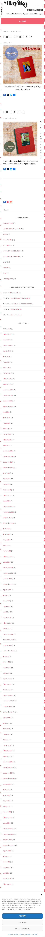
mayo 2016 (6, 801)
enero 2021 (6, 501)
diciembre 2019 (8, 568)
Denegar (22, 922)
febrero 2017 (7, 751)
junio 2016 (6, 795)
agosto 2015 (7, 851)
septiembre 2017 (8, 712)
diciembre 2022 (8, 390)
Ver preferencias (22, 929)
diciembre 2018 (8, 634)
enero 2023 (6, 384)
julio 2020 (6, 529)
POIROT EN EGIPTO (14, 112)
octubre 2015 (7, 840)
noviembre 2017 (8, 701)
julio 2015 (6, 856)
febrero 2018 (7, 684)
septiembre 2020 (8, 523)
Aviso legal (34, 934)
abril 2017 (6, 740)
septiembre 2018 (8, 651)
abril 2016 (6, 806)
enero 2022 (6, 445)
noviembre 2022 (8, 395)
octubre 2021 (7, 462)
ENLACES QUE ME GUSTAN (11, 229)
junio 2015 (6, 862)
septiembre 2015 (8, 845)
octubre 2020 (7, 517)
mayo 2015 (6, 867)
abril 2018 (6, 673)
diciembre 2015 (8, 828)
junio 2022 (6, 417)
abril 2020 (6, 545)
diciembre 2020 (8, 506)
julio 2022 (6, 412)
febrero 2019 (7, 623)
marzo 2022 (7, 434)
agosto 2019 (7, 590)
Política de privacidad (24, 934)
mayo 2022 (6, 423)
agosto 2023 (7, 351)
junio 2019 (6, 601)
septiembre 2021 (8, 467)
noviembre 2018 (8, 640)
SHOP (5, 262)
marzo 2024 (7, 329)
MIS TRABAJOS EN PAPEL (11, 256)
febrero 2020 (7, 556)
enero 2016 (6, 823)
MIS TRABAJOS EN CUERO (11, 251)
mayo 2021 (6, 479)
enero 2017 (6, 756)
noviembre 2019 (8, 573)
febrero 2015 (7, 884)
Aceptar (22, 916)
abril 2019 (6, 612)
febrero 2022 (7, 440)
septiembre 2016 (8, 778)
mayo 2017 (6, 734)
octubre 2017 (7, 706)
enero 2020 (6, 562)
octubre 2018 (7, 645)
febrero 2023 (7, 379)
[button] (41, 894)
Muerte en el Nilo (14, 164)
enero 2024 (6, 340)
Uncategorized (8, 279)
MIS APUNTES (7, 240)
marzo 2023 (7, 373)
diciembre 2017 (8, 695)
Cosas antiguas (8, 223)
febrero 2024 (7, 334)
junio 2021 (6, 473)
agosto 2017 (7, 717)
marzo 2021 (7, 490)
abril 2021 (6, 484)
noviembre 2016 (8, 767)
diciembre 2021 (8, 451)
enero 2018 (6, 690)
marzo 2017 (7, 745)
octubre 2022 (7, 401)
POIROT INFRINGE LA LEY (18, 37)
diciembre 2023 (8, 345)
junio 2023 (6, 356)
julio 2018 (6, 656)
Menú (24, 21)
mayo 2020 (6, 540)
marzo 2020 (7, 551)
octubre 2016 (7, 773)
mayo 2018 (6, 667)
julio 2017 (6, 723)
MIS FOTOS (6, 245)
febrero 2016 (7, 817)
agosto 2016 (7, 784)
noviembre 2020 (8, 512)
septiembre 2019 (8, 584)
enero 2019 (6, 629)
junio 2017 (6, 729)
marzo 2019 (7, 617)
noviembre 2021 (8, 456)
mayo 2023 (6, 362)
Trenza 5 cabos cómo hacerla (20, 298)
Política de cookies (13, 934)
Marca (5, 234)
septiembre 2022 (8, 406)
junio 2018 (6, 662)
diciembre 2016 (8, 762)
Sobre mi (6, 268)
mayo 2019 (6, 606)
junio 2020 (6, 534)
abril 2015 (6, 873)
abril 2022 (6, 429)
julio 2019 (6, 595)
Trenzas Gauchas (15, 293)
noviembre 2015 (8, 834)
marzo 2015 (7, 878)
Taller (4, 273)
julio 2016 (6, 790)
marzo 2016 (7, 812)
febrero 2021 (7, 495)
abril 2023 (6, 368)
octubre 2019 (7, 579)
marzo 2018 (7, 679)
